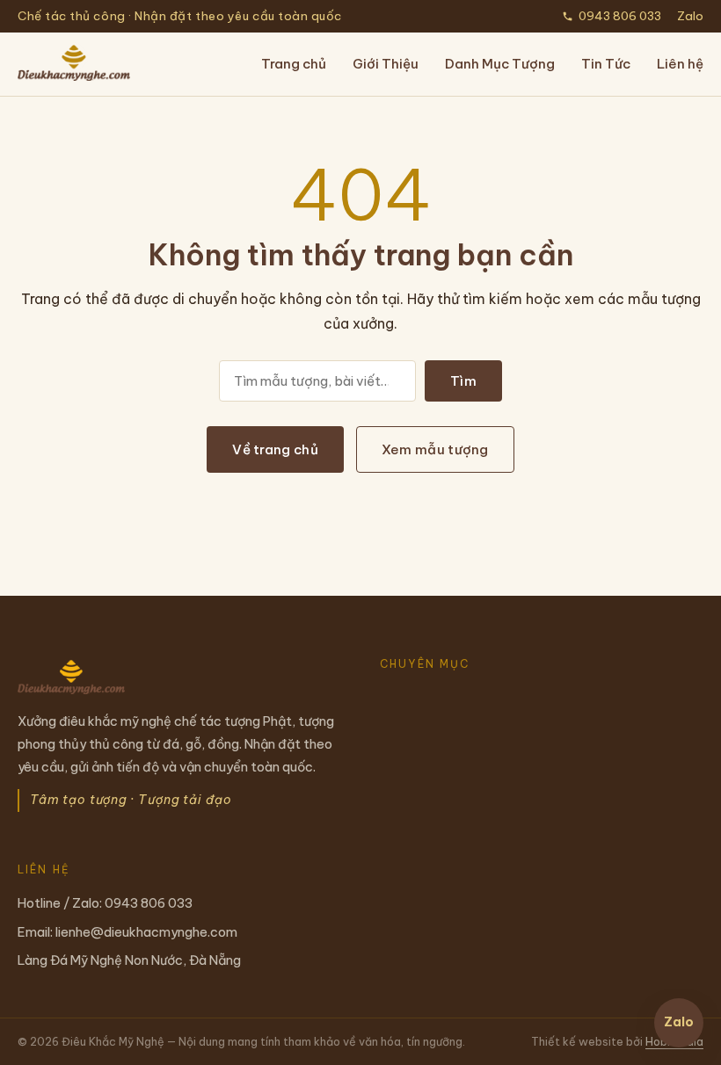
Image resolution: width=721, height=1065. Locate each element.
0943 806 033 (620, 16)
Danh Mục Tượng (500, 63)
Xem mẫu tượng (435, 449)
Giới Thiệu (386, 63)
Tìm (463, 381)
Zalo (690, 16)
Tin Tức (605, 63)
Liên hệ (680, 63)
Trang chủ (293, 63)
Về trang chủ (275, 449)
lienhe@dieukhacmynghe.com (146, 932)
